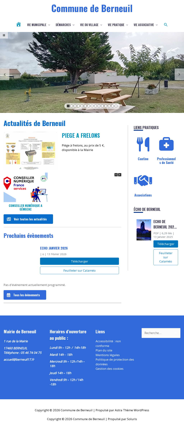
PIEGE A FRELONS (81, 135)
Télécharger (79, 261)
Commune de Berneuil (92, 8)
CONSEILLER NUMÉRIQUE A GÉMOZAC (25, 207)
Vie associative (144, 25)
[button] (166, 24)
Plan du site (104, 350)
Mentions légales (108, 355)
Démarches (63, 25)
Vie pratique (116, 25)
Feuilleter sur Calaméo (79, 270)
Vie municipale (36, 25)
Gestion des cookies (109, 369)
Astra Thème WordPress (132, 410)
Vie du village (89, 25)
